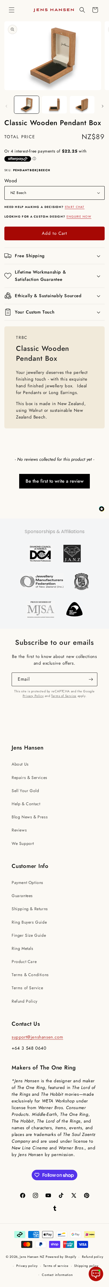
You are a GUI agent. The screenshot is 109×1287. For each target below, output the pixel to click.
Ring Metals (22, 948)
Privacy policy (27, 1265)
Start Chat (75, 207)
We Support (23, 843)
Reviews (19, 830)
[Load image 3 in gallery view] (82, 104)
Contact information (57, 1274)
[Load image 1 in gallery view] (26, 104)
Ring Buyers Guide (29, 922)
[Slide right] (102, 106)
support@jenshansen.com (37, 1037)
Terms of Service (63, 696)
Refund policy (92, 1256)
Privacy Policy (33, 696)
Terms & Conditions (30, 975)
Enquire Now (79, 216)
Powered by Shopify (61, 1256)
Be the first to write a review (54, 481)
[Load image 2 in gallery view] (54, 104)
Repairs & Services (29, 777)
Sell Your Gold (25, 791)
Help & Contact (26, 804)
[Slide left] (6, 106)
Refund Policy (24, 1001)
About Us (20, 764)
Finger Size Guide (29, 935)
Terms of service (55, 1265)
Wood (10, 180)
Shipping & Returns (30, 909)
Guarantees (22, 896)
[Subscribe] (90, 679)
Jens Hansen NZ (32, 1256)
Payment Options (27, 882)
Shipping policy (86, 1265)
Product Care (24, 961)
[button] (11, 9)
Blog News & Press (30, 817)
